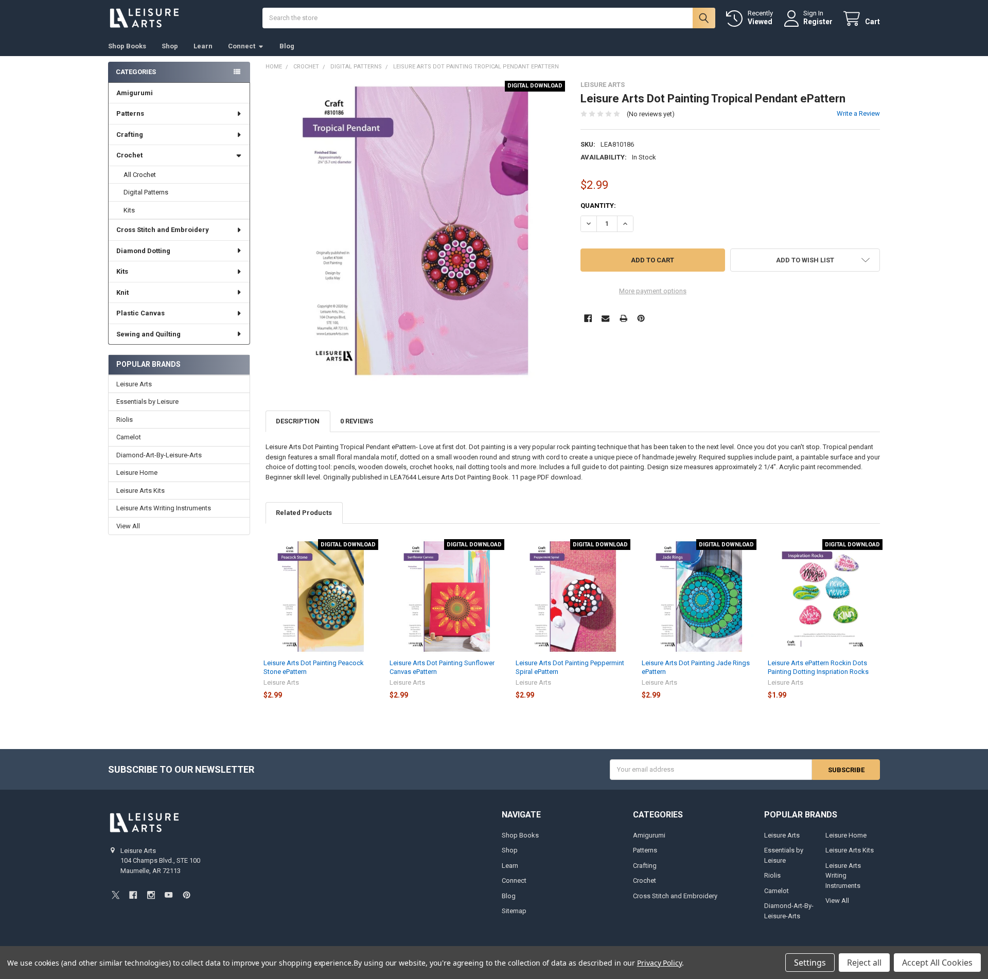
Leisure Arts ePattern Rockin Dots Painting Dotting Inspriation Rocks (818, 667)
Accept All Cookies (937, 962)
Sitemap (514, 911)
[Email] (605, 318)
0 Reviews (356, 421)
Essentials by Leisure (147, 401)
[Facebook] (587, 318)
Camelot (128, 437)
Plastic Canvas (140, 313)
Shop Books (127, 46)
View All (128, 526)
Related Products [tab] (304, 513)
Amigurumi (134, 93)
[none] (416, 231)
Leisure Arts (134, 384)
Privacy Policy (659, 963)
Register (818, 21)
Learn (203, 46)
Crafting (129, 134)
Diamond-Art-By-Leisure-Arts (159, 455)
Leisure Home (136, 472)
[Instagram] (151, 894)
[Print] (623, 318)
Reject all (864, 962)
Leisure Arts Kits (140, 490)
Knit (122, 292)
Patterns (130, 113)
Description (298, 421)
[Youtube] (168, 894)
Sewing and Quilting (148, 334)
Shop (170, 46)
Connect (241, 46)
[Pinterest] (640, 318)
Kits (129, 210)
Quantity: (598, 205)
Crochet (129, 155)
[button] (805, 260)
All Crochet (139, 175)
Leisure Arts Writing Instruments (163, 508)
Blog (286, 46)
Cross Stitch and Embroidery (162, 230)
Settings (810, 962)
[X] (115, 894)
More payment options (652, 291)
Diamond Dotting (143, 251)
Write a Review (858, 113)
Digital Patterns (145, 192)
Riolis (124, 419)
